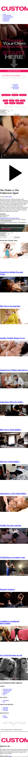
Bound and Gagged (4, 218)
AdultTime (5, 707)
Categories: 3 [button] (4, 216)
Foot (17, 100)
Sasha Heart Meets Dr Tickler (11, 402)
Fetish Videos (10, 106)
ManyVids (5, 708)
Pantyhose (12, 103)
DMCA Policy (13, 723)
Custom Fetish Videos (8, 16)
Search (17, 114)
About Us (5, 693)
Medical (22, 100)
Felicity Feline (8, 196)
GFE (6, 103)
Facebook (5, 717)
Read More (3, 214)
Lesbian (11, 100)
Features (5, 100)
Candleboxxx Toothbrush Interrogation (9, 622)
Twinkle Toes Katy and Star (10, 525)
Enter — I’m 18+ (4, 756)
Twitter (4, 716)
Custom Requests (7, 15)
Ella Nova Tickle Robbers (10, 462)
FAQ (4, 694)
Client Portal (6, 20)
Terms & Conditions (8, 722)
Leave (10, 756)
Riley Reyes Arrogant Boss (10, 306)
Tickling (16, 106)
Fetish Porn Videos (7, 689)
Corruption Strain (6, 95)
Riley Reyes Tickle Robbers (10, 430)
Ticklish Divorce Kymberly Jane (12, 557)
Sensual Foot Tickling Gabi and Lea (14, 370)
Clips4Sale (5, 710)
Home (4, 14)
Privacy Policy (18, 722)
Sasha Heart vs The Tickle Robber (13, 493)
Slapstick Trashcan (7, 589)
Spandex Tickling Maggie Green (12, 338)
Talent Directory (7, 18)
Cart (4, 701)
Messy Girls (15, 95)
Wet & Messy (20, 103)
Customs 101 (6, 19)
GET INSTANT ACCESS (6, 220)
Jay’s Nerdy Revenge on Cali (11, 655)
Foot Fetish (12, 218)
